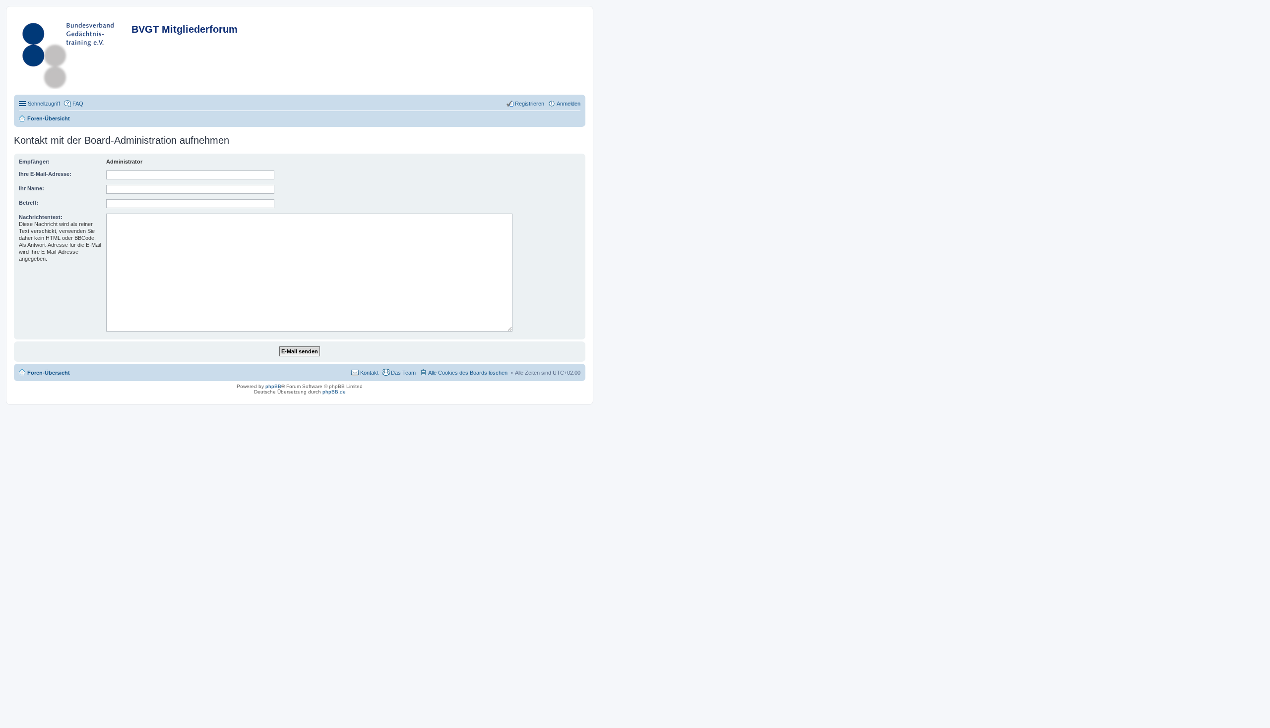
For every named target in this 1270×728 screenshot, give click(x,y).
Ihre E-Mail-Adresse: (45, 174)
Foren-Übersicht (48, 373)
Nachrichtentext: (41, 217)
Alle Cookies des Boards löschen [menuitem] (468, 373)
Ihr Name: (31, 188)
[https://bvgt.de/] (73, 53)
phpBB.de (334, 391)
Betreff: (29, 203)
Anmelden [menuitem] (568, 104)
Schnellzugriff (44, 104)
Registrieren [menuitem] (529, 104)
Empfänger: (34, 162)
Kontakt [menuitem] (369, 373)
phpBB (273, 386)
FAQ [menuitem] (77, 104)
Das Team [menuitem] (403, 373)
